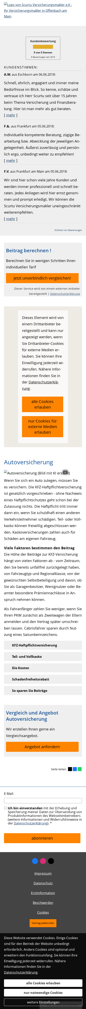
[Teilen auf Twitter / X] (70, 769)
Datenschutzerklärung (65, 294)
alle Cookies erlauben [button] (42, 404)
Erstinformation (43, 893)
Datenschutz (43, 883)
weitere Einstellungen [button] (43, 1002)
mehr (10, 115)
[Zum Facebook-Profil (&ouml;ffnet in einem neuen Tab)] (35, 861)
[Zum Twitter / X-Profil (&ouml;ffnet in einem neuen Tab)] (51, 861)
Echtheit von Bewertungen (68, 230)
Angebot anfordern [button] (42, 746)
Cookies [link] (43, 912)
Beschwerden (43, 902)
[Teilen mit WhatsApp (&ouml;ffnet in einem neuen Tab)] (80, 769)
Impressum (43, 873)
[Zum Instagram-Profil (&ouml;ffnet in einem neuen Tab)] (43, 861)
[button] (34, 645)
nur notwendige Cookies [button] (43, 992)
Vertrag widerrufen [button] (43, 923)
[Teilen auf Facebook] (75, 769)
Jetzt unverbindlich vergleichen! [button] (42, 278)
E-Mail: (9, 793)
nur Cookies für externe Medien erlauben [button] (42, 426)
